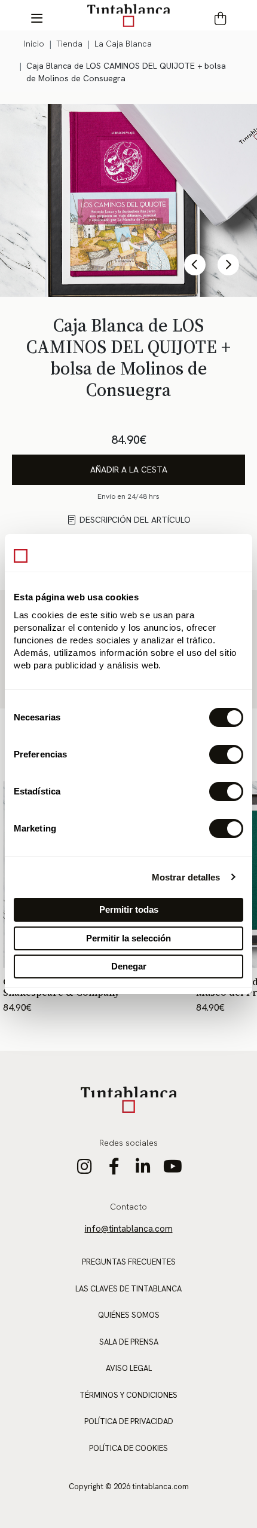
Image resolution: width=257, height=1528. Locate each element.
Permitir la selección (128, 938)
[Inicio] (128, 15)
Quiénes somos (129, 1315)
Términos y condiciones (128, 1395)
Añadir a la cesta (128, 469)
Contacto (128, 1206)
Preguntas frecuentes (129, 1262)
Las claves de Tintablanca (128, 1289)
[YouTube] (172, 1170)
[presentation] (195, 264)
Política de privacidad (128, 1421)
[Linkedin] (143, 1170)
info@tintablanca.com (129, 1229)
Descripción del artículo (135, 519)
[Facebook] (113, 1170)
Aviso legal (129, 1368)
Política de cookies (128, 1448)
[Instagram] (84, 1170)
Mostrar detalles (186, 877)
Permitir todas (128, 909)
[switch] (226, 754)
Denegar (128, 966)
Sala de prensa (128, 1342)
